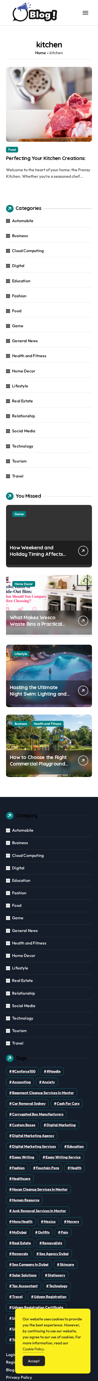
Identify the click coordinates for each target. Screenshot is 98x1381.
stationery (56, 1275)
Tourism (19, 461)
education (75, 1146)
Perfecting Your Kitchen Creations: (46, 158)
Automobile (22, 220)
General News (25, 340)
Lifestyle (20, 385)
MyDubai (19, 1232)
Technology (22, 446)
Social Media (23, 430)
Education (21, 280)
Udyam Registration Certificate (37, 1307)
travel (17, 1296)
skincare (67, 1264)
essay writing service (63, 1157)
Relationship (23, 415)
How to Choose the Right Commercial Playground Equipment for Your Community (38, 767)
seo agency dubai (54, 1253)
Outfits (44, 1232)
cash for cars (68, 1103)
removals (20, 1253)
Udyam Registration (50, 1296)
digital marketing (61, 1125)
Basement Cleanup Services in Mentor (43, 1092)
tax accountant (25, 1286)
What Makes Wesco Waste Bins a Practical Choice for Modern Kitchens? (36, 627)
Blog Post (14, 1369)
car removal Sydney (28, 1103)
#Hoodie (54, 1071)
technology (58, 1286)
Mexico (50, 1221)
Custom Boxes (23, 1125)
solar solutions (24, 1275)
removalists (52, 1243)
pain (64, 1232)
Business (20, 235)
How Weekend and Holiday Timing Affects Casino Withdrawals (36, 554)
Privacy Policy (19, 1377)
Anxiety (48, 1082)
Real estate (21, 1243)
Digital (18, 265)
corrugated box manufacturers (37, 1114)
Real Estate (22, 400)
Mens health (22, 1221)
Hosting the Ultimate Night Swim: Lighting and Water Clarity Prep (38, 693)
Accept (34, 1361)
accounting (21, 1082)
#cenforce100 (23, 1071)
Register (14, 1362)
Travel (17, 475)
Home (40, 52)
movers (73, 1221)
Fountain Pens (47, 1168)
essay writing (23, 1157)
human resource (25, 1200)
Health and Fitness (29, 355)
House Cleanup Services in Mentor (40, 1189)
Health (75, 1168)
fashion (18, 1168)
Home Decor (23, 370)
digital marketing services (34, 1146)
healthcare (21, 1178)
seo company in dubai (30, 1264)
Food (12, 150)
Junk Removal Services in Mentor (39, 1211)
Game (17, 325)
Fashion (19, 295)
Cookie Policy (33, 1349)
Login (11, 1354)
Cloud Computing (28, 250)
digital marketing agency (33, 1135)
